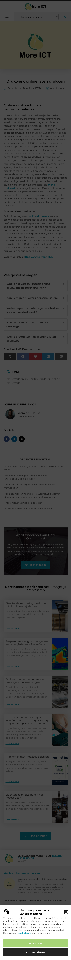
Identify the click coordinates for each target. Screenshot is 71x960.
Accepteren (35, 943)
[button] (66, 912)
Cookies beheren (35, 952)
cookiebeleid (24, 933)
